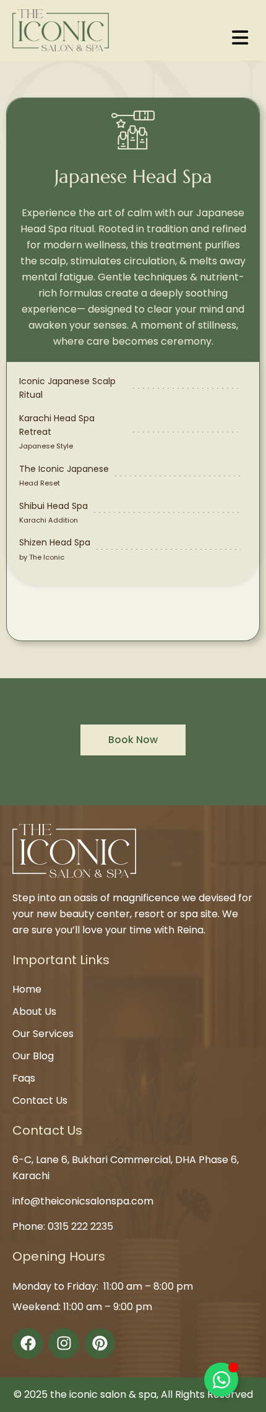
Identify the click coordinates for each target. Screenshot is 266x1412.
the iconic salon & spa (103, 1394)
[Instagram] (63, 1343)
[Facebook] (27, 1343)
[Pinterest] (99, 1343)
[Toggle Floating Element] (221, 1380)
